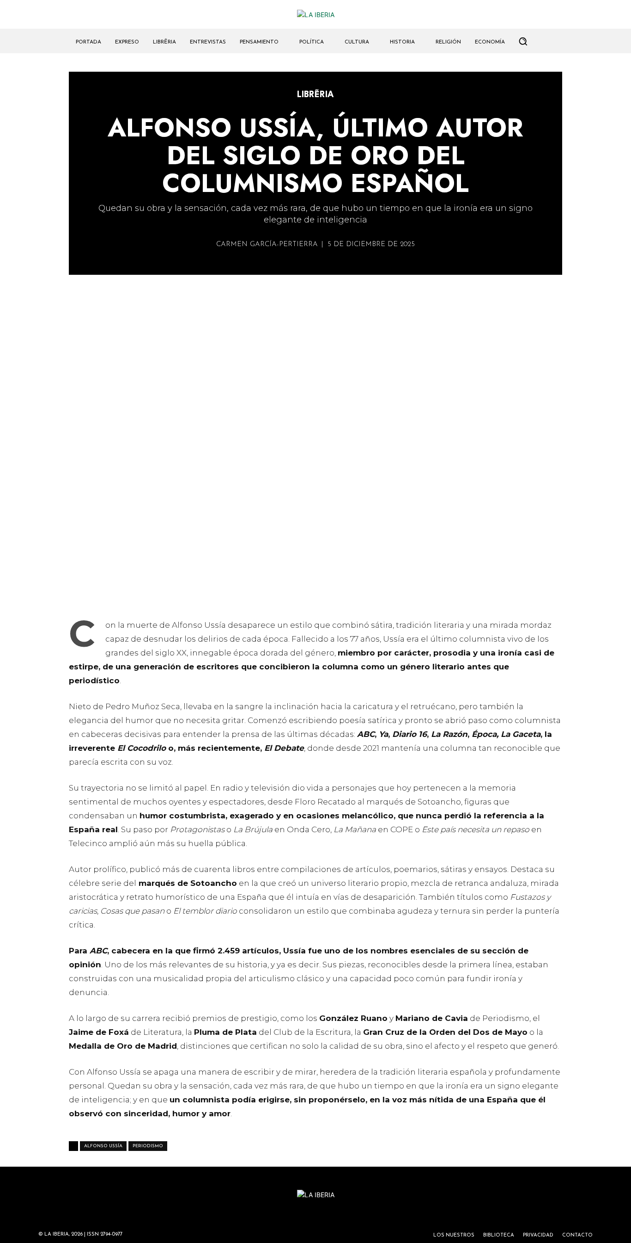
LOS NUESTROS (453, 1235)
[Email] (347, 595)
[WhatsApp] (283, 595)
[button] (523, 41)
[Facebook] (304, 595)
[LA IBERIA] (315, 14)
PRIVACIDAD (538, 1235)
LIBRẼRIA (315, 95)
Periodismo (148, 1146)
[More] (368, 595)
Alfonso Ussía (103, 1146)
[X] (262, 595)
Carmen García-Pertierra (267, 244)
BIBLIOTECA (498, 1235)
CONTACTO (577, 1235)
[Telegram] (325, 595)
